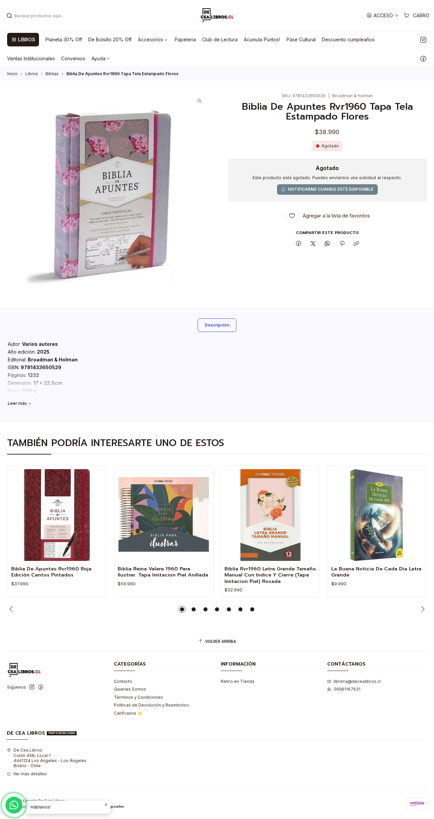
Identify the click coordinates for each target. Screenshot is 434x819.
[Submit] (9, 15)
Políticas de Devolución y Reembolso (151, 705)
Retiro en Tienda (237, 681)
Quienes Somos (130, 689)
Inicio (12, 74)
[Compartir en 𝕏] (313, 244)
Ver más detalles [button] (30, 773)
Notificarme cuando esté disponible (330, 189)
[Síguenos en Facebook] (423, 58)
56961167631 (347, 689)
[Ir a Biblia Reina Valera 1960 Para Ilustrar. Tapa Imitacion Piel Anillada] (164, 515)
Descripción (217, 325)
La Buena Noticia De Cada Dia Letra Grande (376, 572)
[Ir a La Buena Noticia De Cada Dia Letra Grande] (377, 515)
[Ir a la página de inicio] (217, 15)
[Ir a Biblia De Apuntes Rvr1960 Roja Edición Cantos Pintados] (57, 515)
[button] (23, 39)
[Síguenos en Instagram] (423, 39)
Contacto (123, 681)
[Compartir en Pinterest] (342, 244)
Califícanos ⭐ (128, 713)
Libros (31, 74)
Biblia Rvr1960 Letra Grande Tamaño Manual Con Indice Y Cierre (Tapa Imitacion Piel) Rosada (270, 575)
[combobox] (41, 15)
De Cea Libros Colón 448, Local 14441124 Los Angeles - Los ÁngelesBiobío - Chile (50, 758)
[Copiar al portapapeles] (356, 244)
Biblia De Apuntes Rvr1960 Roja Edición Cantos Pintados (51, 572)
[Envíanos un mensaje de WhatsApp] (13, 805)
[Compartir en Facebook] (299, 244)
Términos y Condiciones (138, 697)
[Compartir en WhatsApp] (327, 244)
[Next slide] (422, 609)
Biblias (52, 74)
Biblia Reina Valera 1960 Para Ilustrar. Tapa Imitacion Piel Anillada (163, 572)
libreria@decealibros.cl (357, 681)
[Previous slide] (12, 609)
